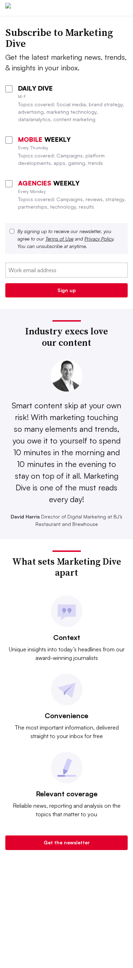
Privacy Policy (98, 239)
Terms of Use (59, 239)
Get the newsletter (67, 842)
